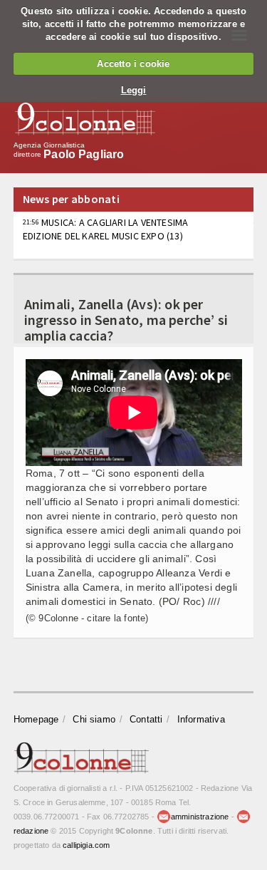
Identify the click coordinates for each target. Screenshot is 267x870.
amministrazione (200, 816)
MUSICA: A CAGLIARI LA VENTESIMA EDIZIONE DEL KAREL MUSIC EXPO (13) (106, 229)
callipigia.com (86, 845)
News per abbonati (71, 199)
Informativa (201, 719)
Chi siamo (94, 719)
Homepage (36, 719)
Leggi (134, 90)
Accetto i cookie (133, 63)
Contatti (146, 719)
